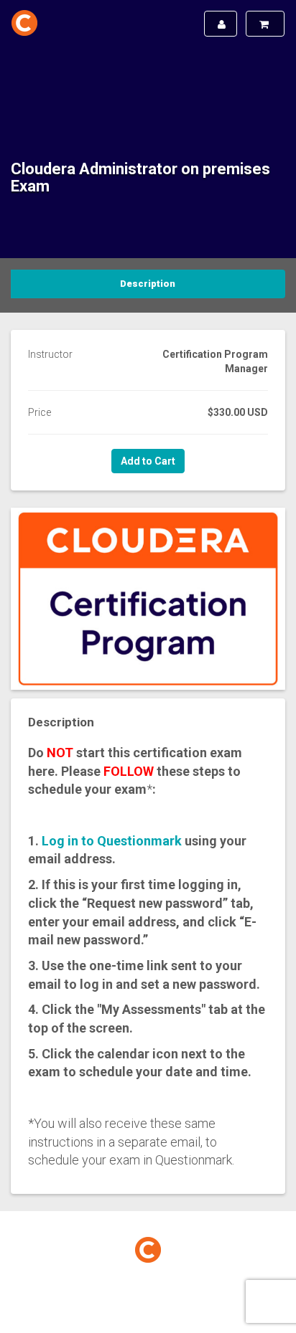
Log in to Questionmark (112, 840)
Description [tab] (147, 283)
